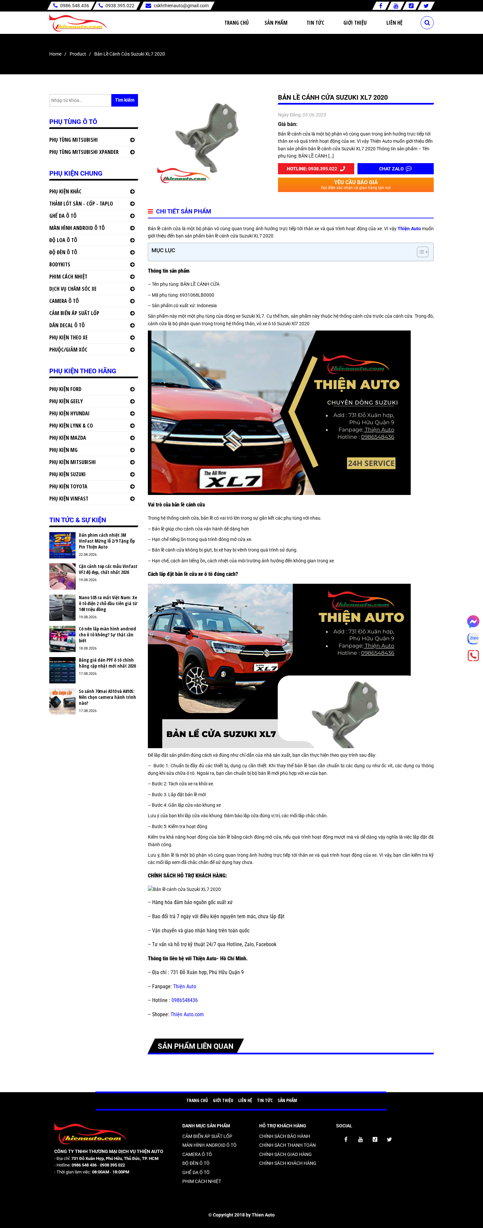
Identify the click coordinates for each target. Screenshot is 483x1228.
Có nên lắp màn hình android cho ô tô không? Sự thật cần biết (107, 635)
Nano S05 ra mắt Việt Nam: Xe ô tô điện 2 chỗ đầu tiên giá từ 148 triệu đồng (108, 603)
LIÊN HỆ (245, 1100)
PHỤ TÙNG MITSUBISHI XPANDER (84, 152)
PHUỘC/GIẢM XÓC (68, 349)
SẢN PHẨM (287, 1100)
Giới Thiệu (355, 22)
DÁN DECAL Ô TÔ (67, 325)
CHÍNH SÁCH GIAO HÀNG (285, 1154)
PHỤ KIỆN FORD (65, 389)
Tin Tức (315, 22)
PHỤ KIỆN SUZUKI (67, 474)
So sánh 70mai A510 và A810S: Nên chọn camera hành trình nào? (107, 697)
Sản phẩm (276, 22)
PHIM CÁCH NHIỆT (68, 276)
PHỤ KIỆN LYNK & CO (71, 425)
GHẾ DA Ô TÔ (63, 215)
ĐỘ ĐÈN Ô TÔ (63, 252)
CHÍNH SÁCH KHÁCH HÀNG (287, 1163)
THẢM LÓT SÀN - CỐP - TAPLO (81, 203)
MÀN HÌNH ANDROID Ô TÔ (77, 228)
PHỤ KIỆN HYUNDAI (69, 413)
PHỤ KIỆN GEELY (66, 401)
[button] (419, 252)
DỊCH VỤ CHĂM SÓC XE (73, 288)
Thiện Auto (409, 228)
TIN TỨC (265, 1100)
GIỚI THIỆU (223, 1100)
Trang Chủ (236, 22)
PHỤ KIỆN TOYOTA (68, 486)
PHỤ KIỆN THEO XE (68, 337)
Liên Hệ (394, 22)
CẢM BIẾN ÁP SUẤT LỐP (74, 313)
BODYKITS (59, 264)
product (78, 54)
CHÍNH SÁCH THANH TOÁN (287, 1145)
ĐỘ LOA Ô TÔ (63, 240)
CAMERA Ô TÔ (64, 301)
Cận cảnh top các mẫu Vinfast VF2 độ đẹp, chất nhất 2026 (108, 569)
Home (55, 54)
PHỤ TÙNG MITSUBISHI (73, 139)
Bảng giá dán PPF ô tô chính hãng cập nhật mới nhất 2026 (107, 663)
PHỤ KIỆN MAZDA (67, 437)
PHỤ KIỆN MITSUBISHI (72, 462)
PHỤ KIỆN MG (63, 450)
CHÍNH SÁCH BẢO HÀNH (284, 1136)
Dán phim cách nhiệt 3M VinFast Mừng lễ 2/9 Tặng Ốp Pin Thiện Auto (107, 541)
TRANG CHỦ (197, 1100)
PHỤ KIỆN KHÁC (65, 191)
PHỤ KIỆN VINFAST (68, 498)
